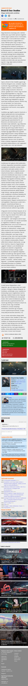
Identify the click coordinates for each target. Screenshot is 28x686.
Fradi (5, 504)
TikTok (15, 661)
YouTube (16, 654)
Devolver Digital (18, 383)
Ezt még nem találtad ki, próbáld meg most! (14, 475)
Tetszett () (6, 338)
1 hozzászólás (20, 18)
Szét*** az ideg (7, 502)
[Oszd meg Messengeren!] (12, 394)
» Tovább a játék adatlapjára (17, 390)
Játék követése (18, 338)
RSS (2, 661)
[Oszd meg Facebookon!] (2, 15)
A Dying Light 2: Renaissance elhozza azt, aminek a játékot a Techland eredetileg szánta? (13, 446)
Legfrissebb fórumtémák (7, 478)
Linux (24, 380)
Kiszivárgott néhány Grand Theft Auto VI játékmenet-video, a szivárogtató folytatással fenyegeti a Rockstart (13, 455)
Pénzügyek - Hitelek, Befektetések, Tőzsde (13, 506)
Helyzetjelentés (7, 507)
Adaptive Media (4, 679)
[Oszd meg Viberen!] (16, 394)
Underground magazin (6, 669)
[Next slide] (25, 368)
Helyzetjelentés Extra (8, 491)
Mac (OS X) (20, 380)
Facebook (16, 653)
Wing (5, 18)
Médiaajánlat (4, 658)
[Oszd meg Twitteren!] (5, 15)
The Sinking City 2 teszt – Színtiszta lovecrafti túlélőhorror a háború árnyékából (12, 443)
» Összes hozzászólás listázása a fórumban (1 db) (13, 428)
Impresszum (4, 656)
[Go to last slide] (3, 368)
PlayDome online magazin (7, 650)
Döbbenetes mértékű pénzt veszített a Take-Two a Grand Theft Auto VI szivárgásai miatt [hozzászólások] (15, 488)
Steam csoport (17, 658)
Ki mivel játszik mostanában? (10, 480)
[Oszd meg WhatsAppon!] (20, 394)
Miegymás (3, 673)
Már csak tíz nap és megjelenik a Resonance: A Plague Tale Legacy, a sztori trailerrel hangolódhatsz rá (14, 440)
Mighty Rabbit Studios (20, 381)
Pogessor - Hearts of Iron (6, 671)
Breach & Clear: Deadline (17, 378)
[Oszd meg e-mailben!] (9, 15)
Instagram (16, 656)
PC (16, 380)
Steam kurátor (17, 659)
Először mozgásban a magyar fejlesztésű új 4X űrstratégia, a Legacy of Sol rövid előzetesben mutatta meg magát (13, 451)
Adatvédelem (4, 659)
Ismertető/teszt (6, 8)
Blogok (2, 663)
